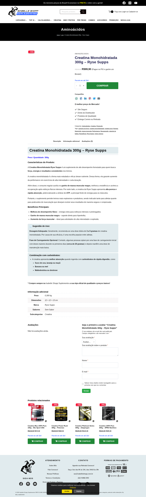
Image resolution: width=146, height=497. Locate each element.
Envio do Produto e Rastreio (53, 482)
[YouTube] (136, 3)
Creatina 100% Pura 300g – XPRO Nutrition (107, 427)
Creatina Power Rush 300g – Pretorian (60, 427)
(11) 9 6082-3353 (83, 478)
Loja (62, 35)
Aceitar (67, 491)
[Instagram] (130, 3)
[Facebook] (124, 3)
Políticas (73, 487)
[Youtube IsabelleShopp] (35, 484)
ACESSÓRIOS (102, 20)
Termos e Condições (53, 478)
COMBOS (91, 20)
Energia (115, 128)
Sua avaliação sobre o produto (95, 345)
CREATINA (57, 20)
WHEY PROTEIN (69, 20)
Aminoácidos (73, 29)
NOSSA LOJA (125, 20)
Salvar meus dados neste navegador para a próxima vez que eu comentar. (100, 384)
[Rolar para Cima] (140, 493)
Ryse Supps (90, 133)
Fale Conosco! (53, 470)
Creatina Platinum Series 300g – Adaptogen (84, 427)
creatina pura (109, 128)
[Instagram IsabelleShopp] (28, 484)
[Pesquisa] (83, 11)
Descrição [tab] (57, 141)
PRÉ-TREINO (81, 20)
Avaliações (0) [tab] (87, 141)
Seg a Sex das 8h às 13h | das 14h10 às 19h (83, 470)
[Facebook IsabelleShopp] (21, 484)
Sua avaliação (88, 338)
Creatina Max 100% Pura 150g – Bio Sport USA (37, 427)
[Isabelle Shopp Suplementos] (28, 467)
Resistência (82, 133)
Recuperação (104, 131)
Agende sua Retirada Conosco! (83, 465)
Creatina (93, 126)
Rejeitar (79, 491)
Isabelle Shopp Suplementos (57, 283)
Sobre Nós (53, 465)
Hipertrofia (78, 131)
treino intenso (99, 133)
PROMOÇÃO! (114, 20)
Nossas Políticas (53, 474)
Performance (96, 131)
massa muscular (87, 131)
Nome (85, 360)
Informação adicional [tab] (71, 141)
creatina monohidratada (97, 128)
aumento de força (83, 128)
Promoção (99, 126)
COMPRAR (102, 85)
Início (58, 35)
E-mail (85, 372)
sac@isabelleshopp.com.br (83, 474)
